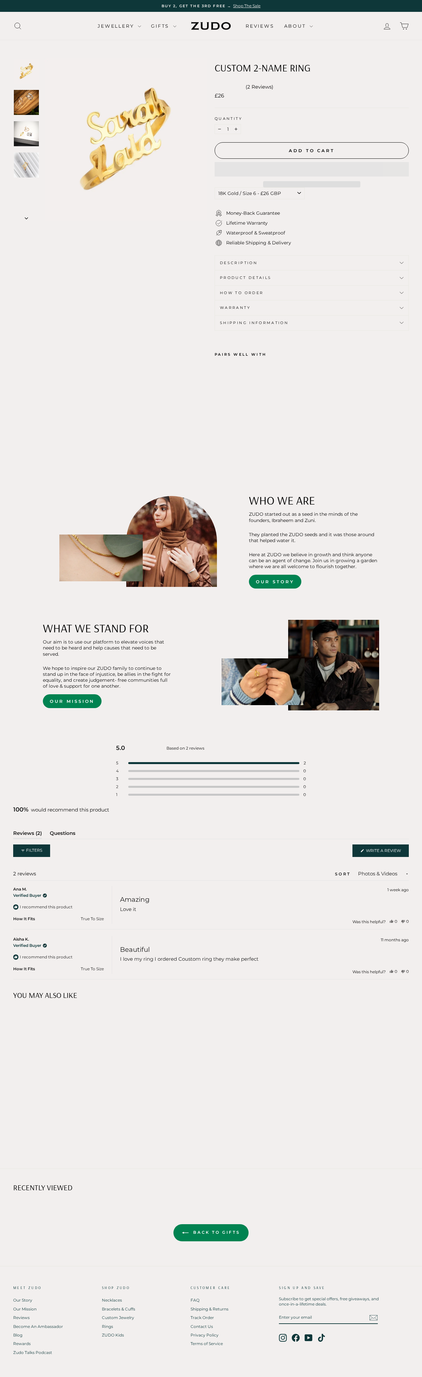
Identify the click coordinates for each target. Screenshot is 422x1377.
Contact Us (202, 1326)
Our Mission (72, 701)
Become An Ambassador (38, 1326)
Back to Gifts (215, 1232)
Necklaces (112, 1300)
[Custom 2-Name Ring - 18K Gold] (219, 434)
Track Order (202, 1317)
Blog (17, 1335)
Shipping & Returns (209, 1309)
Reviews (260, 26)
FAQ (195, 1300)
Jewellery (117, 26)
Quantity (228, 118)
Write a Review (387, 852)
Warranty (235, 307)
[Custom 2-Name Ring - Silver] (237, 434)
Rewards (22, 1343)
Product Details (245, 277)
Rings (107, 1326)
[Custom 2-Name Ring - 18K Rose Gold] (228, 434)
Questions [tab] (62, 834)
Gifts (161, 26)
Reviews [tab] (27, 834)
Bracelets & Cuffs (118, 1309)
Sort (344, 874)
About (296, 26)
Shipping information (254, 322)
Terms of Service (207, 1343)
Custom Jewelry (118, 1317)
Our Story (275, 581)
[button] (312, 169)
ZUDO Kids (113, 1335)
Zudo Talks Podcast (32, 1352)
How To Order (241, 292)
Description (238, 263)
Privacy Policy (205, 1335)
